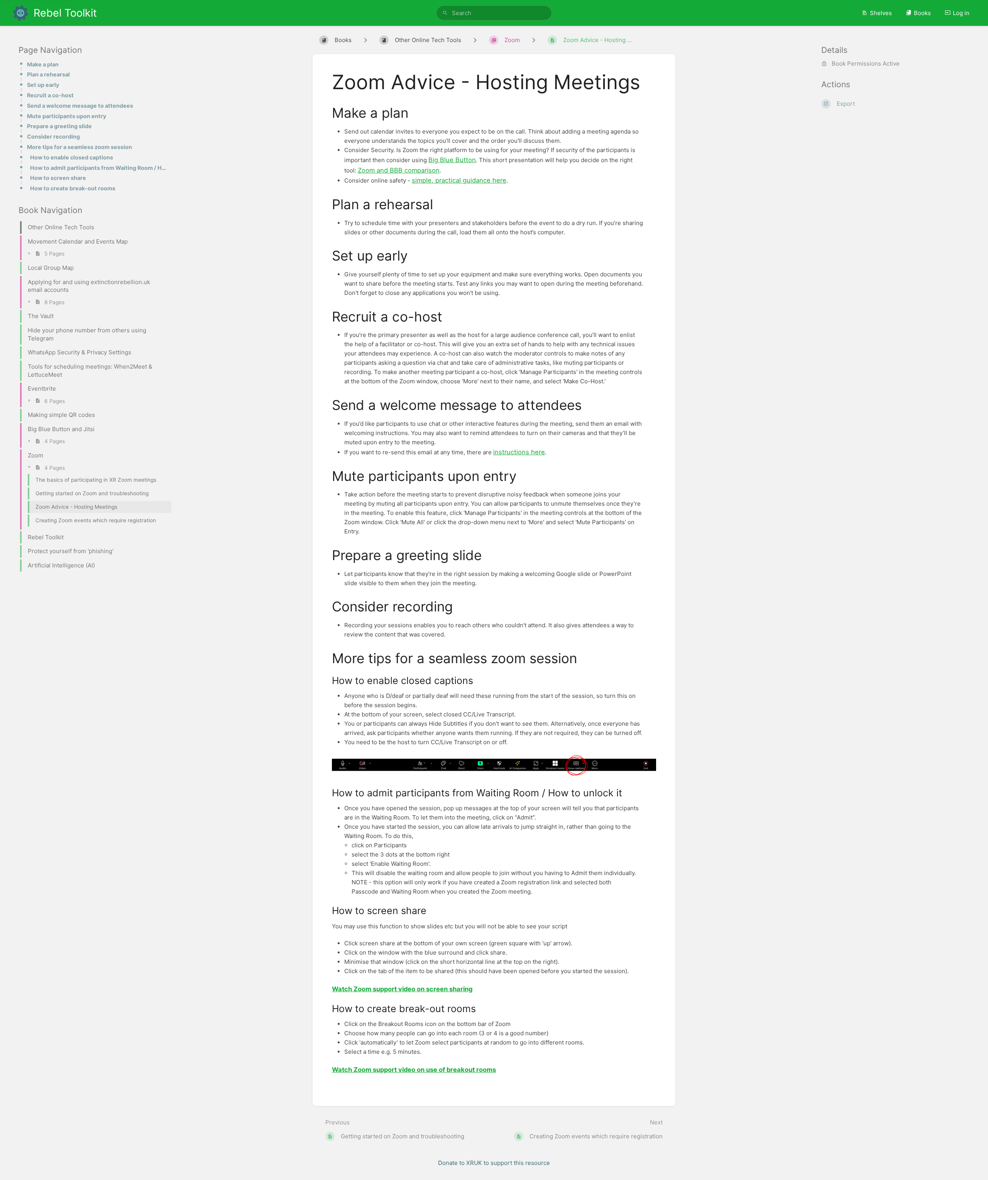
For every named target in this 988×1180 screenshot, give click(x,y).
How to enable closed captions (71, 157)
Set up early (43, 84)
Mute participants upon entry (66, 116)
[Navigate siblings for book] (365, 40)
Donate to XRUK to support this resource (494, 1162)
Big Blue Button (452, 160)
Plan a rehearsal (48, 74)
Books (922, 13)
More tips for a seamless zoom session (79, 147)
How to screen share (58, 177)
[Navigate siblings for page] (533, 40)
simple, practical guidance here (459, 180)
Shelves (881, 13)
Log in (961, 13)
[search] (494, 12)
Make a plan (43, 64)
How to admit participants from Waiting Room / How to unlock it (98, 167)
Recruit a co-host (50, 95)
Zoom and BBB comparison (399, 170)
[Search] (445, 13)
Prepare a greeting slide (59, 126)
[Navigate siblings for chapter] (475, 40)
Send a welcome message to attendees (80, 105)
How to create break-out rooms (72, 188)
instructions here (519, 452)
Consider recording (53, 136)
